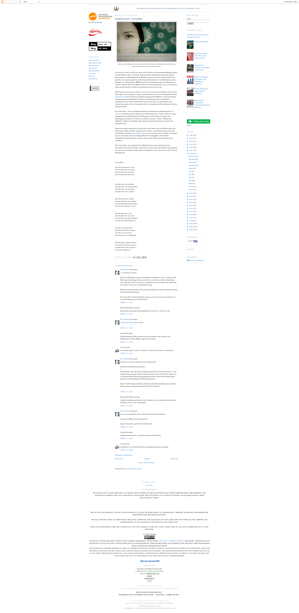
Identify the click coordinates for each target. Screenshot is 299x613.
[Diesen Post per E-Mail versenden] (137, 257)
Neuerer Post (119, 459)
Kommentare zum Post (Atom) (132, 469)
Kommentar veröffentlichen (123, 455)
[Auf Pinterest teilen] (145, 257)
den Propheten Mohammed (141, 133)
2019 (191, 193)
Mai (190, 177)
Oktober (191, 162)
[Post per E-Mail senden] (134, 257)
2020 (191, 153)
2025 (191, 138)
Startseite (147, 459)
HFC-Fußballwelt (94, 71)
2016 (191, 202)
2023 (191, 144)
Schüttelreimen (145, 92)
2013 (191, 211)
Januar (191, 189)
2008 (191, 227)
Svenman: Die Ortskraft (200, 42)
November (192, 159)
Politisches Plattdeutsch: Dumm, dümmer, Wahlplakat (200, 91)
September (192, 165)
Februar (191, 186)
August (191, 168)
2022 (191, 147)
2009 (191, 224)
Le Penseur (92, 73)
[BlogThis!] (139, 257)
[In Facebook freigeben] (143, 257)
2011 (191, 217)
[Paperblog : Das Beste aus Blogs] (192, 243)
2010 (191, 221)
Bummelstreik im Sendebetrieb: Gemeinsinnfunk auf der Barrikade (201, 103)
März (190, 183)
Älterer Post (174, 459)
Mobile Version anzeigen (147, 462)
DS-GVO (149, 485)
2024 (191, 141)
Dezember (192, 156)
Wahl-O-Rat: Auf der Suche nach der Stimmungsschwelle (197, 36)
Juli (190, 171)
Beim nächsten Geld (95, 63)
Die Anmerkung (94, 65)
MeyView (92, 76)
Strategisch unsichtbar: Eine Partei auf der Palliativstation (200, 55)
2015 (191, 205)
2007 (191, 230)
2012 (191, 214)
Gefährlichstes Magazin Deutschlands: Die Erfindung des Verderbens (200, 80)
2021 (191, 150)
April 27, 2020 (126, 302)
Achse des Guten (94, 60)
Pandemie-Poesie (120, 97)
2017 (191, 199)
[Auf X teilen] (141, 257)
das (128, 191)
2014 (191, 208)
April (190, 180)
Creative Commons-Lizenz (171, 541)
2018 (191, 196)
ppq (121, 347)
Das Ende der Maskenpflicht (129, 322)
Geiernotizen (93, 68)
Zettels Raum (93, 79)
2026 (191, 135)
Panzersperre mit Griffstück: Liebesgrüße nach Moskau (201, 67)
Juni (190, 174)
